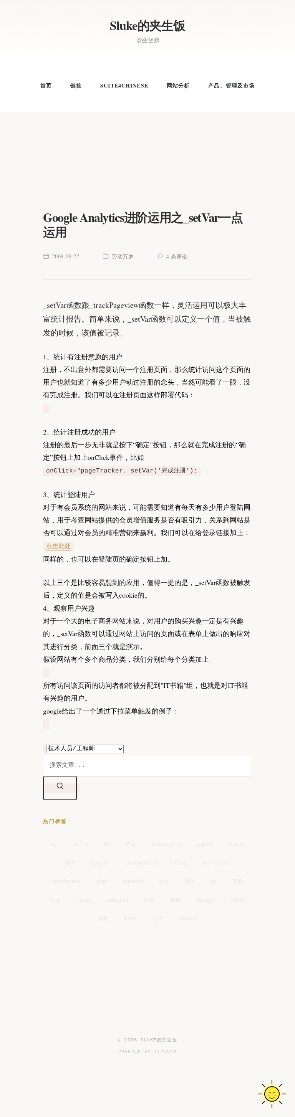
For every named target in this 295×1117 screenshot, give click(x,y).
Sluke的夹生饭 (147, 25)
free (130, 918)
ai (53, 844)
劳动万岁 (123, 256)
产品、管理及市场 (231, 85)
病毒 (103, 918)
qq (213, 881)
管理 (70, 863)
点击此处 (58, 546)
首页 (46, 85)
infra (80, 844)
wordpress (67, 881)
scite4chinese (124, 85)
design (205, 900)
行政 (149, 900)
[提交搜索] (60, 788)
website (117, 900)
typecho (132, 881)
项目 (55, 900)
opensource (166, 844)
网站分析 (178, 85)
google (100, 863)
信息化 (237, 900)
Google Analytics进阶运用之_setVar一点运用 (143, 224)
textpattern (142, 863)
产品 (131, 844)
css (163, 881)
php (101, 881)
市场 (237, 881)
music (237, 844)
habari (187, 918)
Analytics (216, 863)
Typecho (165, 1051)
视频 (175, 900)
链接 (76, 85)
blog (180, 863)
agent (205, 844)
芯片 (157, 918)
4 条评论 (176, 256)
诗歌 (189, 881)
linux (83, 900)
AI (107, 844)
